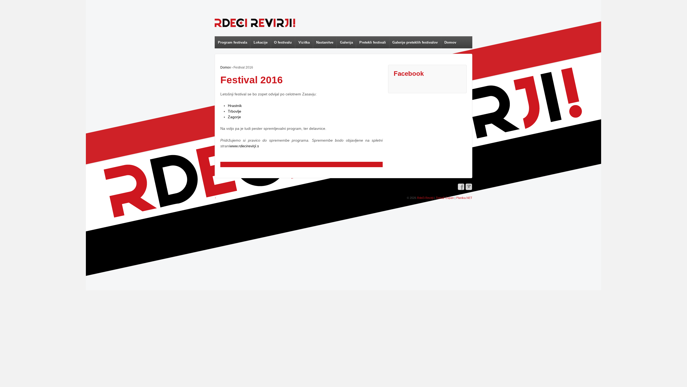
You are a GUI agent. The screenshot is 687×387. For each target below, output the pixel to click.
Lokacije (261, 42)
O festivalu (283, 42)
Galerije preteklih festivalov (415, 42)
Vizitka (304, 42)
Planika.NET (464, 197)
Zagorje (234, 117)
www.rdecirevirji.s (244, 146)
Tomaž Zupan (445, 197)
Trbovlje (234, 111)
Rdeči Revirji (425, 197)
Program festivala (232, 42)
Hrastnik (235, 105)
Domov (450, 42)
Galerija (346, 42)
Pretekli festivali (372, 42)
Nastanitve (324, 42)
